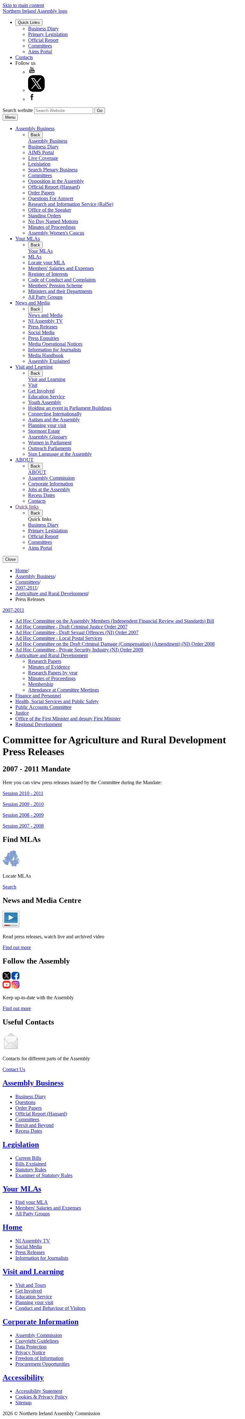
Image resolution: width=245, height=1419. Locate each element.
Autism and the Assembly (54, 419)
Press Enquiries (43, 338)
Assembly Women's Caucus (56, 233)
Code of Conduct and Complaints (62, 279)
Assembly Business (35, 128)
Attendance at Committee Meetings (63, 690)
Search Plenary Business (53, 169)
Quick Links (29, 22)
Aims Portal (40, 51)
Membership (40, 684)
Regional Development (38, 724)
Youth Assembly (44, 402)
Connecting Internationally (55, 414)
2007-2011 (26, 587)
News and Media (32, 302)
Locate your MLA (46, 262)
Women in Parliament (49, 442)
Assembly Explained (49, 361)
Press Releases (42, 326)
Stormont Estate (44, 431)
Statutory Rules (30, 1169)
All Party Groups (45, 297)
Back (35, 134)
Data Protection (31, 1346)
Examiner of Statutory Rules (43, 1175)
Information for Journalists (54, 349)
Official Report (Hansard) (54, 187)
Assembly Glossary (47, 436)
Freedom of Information (39, 1358)
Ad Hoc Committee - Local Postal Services (58, 638)
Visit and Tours (30, 1285)
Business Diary (43, 28)
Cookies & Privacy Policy (41, 1397)
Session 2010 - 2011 (23, 793)
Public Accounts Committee (43, 707)
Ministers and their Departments (60, 291)
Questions (25, 1102)
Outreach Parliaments (49, 448)
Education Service (46, 396)
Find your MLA (31, 1202)
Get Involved (41, 391)
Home (21, 570)
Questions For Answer (50, 198)
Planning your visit (47, 425)
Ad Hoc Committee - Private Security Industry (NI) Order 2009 (79, 649)
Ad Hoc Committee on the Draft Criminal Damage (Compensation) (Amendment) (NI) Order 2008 (115, 644)
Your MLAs (27, 238)
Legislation (39, 164)
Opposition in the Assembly (56, 181)
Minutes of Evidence (49, 667)
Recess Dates (41, 495)
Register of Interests (48, 274)
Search (9, 887)
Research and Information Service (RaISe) (70, 204)
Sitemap (23, 1402)
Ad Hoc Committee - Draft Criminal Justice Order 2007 (71, 626)
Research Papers (44, 661)
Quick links (27, 506)
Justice (22, 713)
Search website (18, 110)
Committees (40, 46)
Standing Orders (44, 215)
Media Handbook (45, 355)
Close (10, 559)
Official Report (43, 40)
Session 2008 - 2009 (23, 815)
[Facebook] (32, 99)
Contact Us (14, 1069)
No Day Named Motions (53, 221)
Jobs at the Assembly (49, 489)
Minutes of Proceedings (52, 227)
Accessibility (23, 1377)
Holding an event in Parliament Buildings (69, 408)
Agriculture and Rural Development (51, 593)
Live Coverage (43, 158)
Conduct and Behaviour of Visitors (50, 1308)
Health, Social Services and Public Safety (57, 701)
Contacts (24, 57)
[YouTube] (32, 72)
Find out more (17, 947)
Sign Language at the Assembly (60, 454)
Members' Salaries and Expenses (61, 268)
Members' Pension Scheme (55, 285)
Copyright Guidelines (37, 1341)
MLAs (34, 256)
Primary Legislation (48, 34)
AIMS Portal (41, 152)
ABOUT (24, 459)
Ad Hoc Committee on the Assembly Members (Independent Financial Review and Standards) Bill (114, 621)
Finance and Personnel (38, 695)
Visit (32, 385)
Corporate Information (50, 483)
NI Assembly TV (45, 321)
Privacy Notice (30, 1352)
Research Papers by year (53, 672)
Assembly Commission (51, 478)
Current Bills (28, 1158)
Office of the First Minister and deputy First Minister (68, 718)
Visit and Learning (34, 367)
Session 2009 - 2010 (23, 804)
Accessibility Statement (38, 1391)
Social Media (41, 332)
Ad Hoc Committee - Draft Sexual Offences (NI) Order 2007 (76, 632)
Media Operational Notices (55, 344)
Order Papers (41, 192)
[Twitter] (36, 90)
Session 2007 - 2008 (23, 826)
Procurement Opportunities (42, 1364)
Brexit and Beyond (34, 1125)
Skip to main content (23, 5)
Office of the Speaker (49, 210)
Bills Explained (30, 1164)
